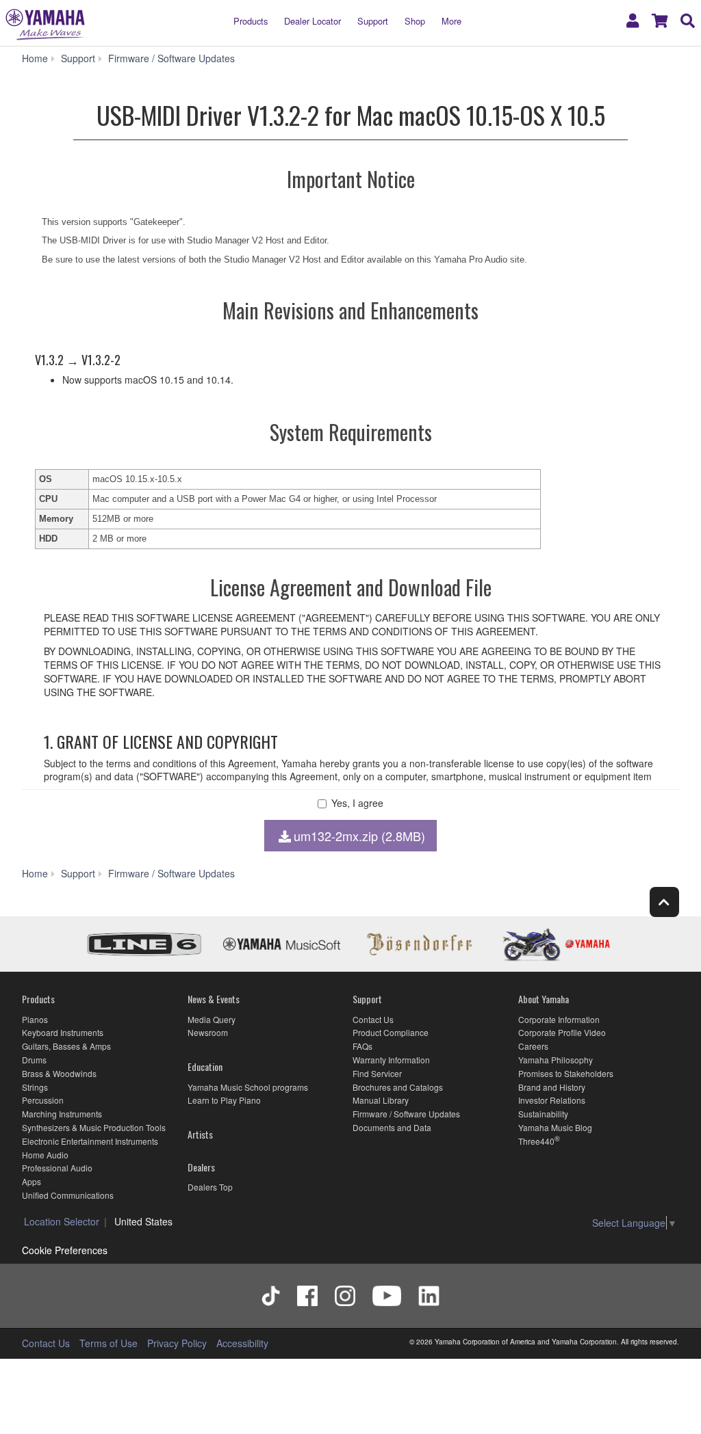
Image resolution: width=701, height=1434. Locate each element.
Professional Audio (57, 1167)
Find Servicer (377, 1073)
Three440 (536, 1141)
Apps (31, 1181)
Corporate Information (559, 1019)
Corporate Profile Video (562, 1032)
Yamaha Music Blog (555, 1127)
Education (205, 1066)
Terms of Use (108, 1343)
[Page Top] (664, 901)
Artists (200, 1134)
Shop (415, 20)
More (451, 20)
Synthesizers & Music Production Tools (94, 1127)
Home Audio (45, 1154)
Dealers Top (210, 1187)
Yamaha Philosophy (555, 1059)
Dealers (201, 1167)
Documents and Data (392, 1127)
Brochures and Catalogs (398, 1087)
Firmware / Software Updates (406, 1113)
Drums (34, 1059)
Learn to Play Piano (224, 1100)
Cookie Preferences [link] (64, 1250)
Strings (35, 1087)
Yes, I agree (357, 803)
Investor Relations (551, 1100)
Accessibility (242, 1343)
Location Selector (61, 1221)
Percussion (43, 1100)
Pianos (35, 1019)
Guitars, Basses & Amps (66, 1046)
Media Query (211, 1019)
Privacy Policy (177, 1343)
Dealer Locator (312, 20)
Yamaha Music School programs (248, 1087)
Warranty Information (391, 1059)
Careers (533, 1046)
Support (372, 20)
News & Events (214, 999)
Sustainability (543, 1113)
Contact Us (373, 1019)
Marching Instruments (62, 1113)
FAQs (362, 1046)
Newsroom (208, 1032)
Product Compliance (391, 1032)
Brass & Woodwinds (59, 1073)
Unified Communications (68, 1195)
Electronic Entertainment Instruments (90, 1141)
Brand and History (551, 1087)
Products (250, 20)
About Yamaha (543, 999)
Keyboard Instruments (62, 1032)
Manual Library (381, 1100)
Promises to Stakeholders (565, 1073)
